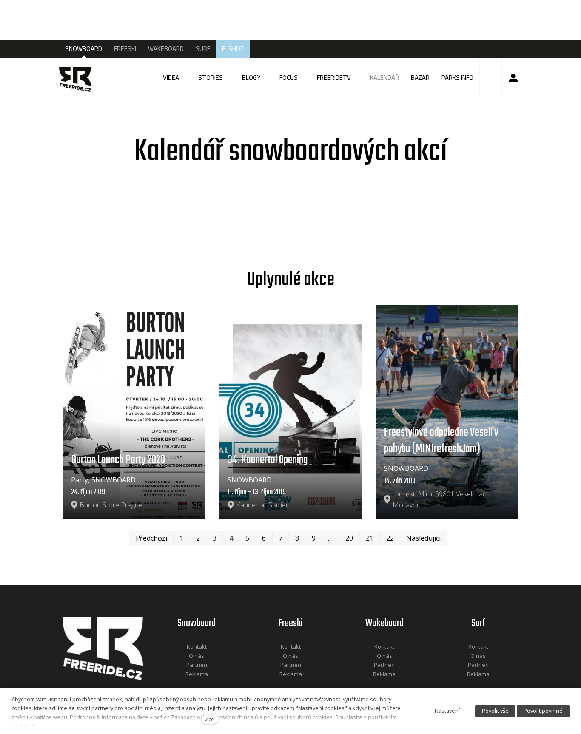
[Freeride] (78, 78)
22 (390, 538)
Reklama (196, 674)
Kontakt (197, 646)
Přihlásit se (513, 77)
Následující (423, 538)
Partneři (196, 665)
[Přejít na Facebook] (185, 685)
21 (369, 538)
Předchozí (151, 538)
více (209, 719)
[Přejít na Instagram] (208, 685)
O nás (196, 656)
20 (349, 538)
